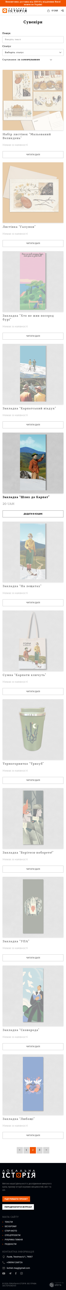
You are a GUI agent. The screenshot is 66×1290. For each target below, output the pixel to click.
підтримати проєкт (16, 1199)
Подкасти (10, 1244)
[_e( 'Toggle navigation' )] (62, 10)
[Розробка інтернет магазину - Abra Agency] (54, 1284)
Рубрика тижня (14, 1239)
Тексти (9, 1222)
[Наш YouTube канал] (3, 1274)
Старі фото (11, 1231)
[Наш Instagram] (21, 1274)
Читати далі (33, 154)
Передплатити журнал (18, 1207)
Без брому (11, 1226)
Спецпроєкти (12, 1235)
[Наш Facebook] (16, 1274)
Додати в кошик (33, 514)
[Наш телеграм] (10, 1274)
